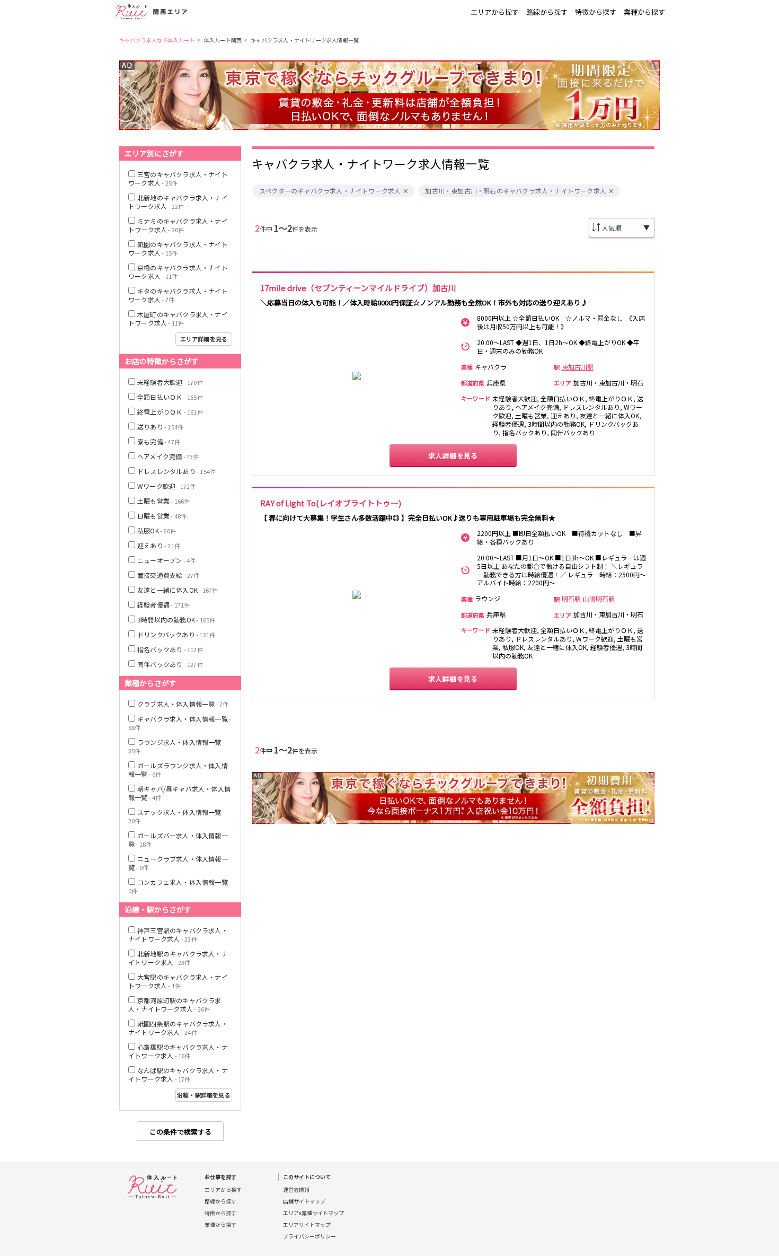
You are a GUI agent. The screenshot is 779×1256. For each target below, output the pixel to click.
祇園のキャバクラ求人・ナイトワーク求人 (178, 248)
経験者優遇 (163, 604)
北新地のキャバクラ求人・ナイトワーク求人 (178, 201)
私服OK (156, 530)
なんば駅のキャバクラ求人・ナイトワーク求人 (178, 1074)
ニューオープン (166, 560)
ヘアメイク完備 (168, 456)
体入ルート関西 (223, 40)
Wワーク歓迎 (166, 485)
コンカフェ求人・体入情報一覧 (179, 886)
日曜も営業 (162, 515)
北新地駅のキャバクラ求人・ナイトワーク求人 (178, 958)
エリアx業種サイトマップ (313, 1213)
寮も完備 (158, 441)
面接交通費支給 (168, 574)
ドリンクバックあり (176, 634)
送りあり (160, 426)
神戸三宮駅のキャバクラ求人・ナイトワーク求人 (178, 934)
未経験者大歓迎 (170, 382)
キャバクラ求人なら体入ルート (157, 40)
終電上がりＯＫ (170, 411)
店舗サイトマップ (304, 1201)
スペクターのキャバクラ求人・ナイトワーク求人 (330, 191)
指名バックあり (170, 649)
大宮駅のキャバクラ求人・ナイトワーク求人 (178, 981)
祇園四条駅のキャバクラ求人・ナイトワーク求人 (178, 1028)
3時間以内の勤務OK (176, 619)
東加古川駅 (578, 367)
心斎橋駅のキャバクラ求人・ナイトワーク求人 (178, 1051)
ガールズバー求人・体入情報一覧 (178, 839)
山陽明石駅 (599, 598)
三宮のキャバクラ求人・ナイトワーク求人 (178, 178)
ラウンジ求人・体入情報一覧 (176, 746)
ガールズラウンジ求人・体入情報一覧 (178, 769)
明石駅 (571, 598)
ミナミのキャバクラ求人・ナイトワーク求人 (178, 225)
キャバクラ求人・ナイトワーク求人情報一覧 (305, 40)
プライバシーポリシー (309, 1236)
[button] (406, 191)
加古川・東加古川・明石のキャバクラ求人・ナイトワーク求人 (515, 191)
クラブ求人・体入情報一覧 (182, 703)
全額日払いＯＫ (170, 396)
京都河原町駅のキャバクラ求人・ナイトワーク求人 (175, 1004)
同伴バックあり (170, 664)
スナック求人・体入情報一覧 (176, 816)
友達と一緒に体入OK (177, 589)
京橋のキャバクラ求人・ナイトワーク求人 (178, 271)
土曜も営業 (163, 500)
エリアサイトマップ (307, 1224)
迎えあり (158, 545)
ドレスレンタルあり (176, 471)
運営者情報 (296, 1189)
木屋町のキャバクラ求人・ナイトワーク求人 (178, 318)
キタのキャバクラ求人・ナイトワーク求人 (178, 295)
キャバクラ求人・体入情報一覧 (179, 723)
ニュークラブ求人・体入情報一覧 (178, 863)
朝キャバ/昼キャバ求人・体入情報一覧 (179, 793)
